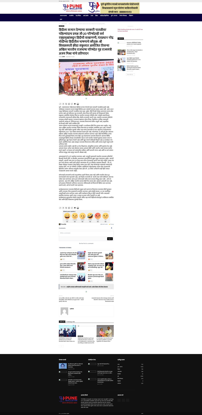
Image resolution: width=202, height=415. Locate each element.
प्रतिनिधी (63, 56)
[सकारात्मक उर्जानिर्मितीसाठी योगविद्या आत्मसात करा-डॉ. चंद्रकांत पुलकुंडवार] (121, 44)
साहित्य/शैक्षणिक (104, 15)
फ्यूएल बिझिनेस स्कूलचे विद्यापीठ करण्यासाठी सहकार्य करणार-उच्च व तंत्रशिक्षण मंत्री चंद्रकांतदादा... (134, 59)
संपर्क (72, 1)
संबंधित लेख (62, 321)
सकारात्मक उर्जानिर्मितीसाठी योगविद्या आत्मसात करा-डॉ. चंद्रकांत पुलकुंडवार (134, 43)
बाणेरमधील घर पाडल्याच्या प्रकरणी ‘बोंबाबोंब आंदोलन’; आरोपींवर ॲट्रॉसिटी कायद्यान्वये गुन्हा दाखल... (75, 381)
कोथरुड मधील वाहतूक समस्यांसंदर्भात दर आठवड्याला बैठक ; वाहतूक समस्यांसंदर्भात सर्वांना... (135, 51)
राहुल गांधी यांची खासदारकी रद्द (103, 364)
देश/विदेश (78, 15)
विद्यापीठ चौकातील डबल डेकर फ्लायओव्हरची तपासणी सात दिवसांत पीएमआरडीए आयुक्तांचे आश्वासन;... (134, 67)
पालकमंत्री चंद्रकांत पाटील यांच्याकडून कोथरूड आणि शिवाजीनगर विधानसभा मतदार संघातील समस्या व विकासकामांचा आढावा (103, 299)
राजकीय (71, 15)
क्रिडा (96, 15)
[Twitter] (139, 1)
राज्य (92, 15)
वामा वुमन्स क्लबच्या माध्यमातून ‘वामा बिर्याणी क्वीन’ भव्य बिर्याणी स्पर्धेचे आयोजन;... (75, 373)
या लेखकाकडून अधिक (70, 321)
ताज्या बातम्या (63, 15)
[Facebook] (137, 1)
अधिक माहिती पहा (130, 74)
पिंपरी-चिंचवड (123, 15)
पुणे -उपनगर (114, 15)
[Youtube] (142, 1)
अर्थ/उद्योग (85, 15)
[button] (141, 16)
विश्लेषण (131, 15)
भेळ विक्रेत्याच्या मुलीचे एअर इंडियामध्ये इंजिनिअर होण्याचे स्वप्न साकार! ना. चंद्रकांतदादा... (75, 365)
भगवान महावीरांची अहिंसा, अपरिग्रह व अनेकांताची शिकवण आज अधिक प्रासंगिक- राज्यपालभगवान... (105, 380)
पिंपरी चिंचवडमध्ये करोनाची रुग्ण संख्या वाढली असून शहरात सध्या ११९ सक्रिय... (104, 372)
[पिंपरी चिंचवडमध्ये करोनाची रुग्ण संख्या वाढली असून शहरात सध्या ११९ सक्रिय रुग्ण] (92, 373)
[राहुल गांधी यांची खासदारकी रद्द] (92, 366)
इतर (61, 19)
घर (59, 23)
